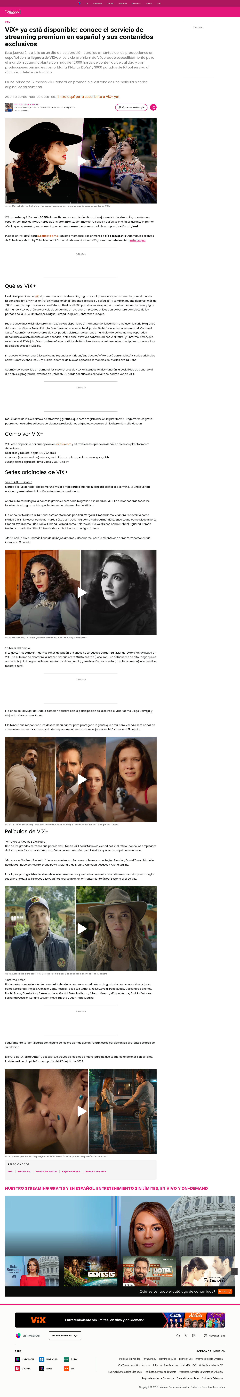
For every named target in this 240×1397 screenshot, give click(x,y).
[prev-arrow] (3, 1271)
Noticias (97, 3)
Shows (110, 3)
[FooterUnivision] (28, 1335)
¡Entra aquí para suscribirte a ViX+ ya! (87, 96)
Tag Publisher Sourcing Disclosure (125, 1372)
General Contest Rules (188, 1378)
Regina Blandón (71, 1171)
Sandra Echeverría (46, 1171)
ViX (37, 296)
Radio (149, 3)
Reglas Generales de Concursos (158, 1378)
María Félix (24, 1171)
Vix (87, 3)
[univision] (12, 12)
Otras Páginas (62, 1335)
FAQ (194, 1365)
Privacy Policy (149, 1359)
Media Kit (185, 1365)
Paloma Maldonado (29, 104)
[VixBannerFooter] (120, 1320)
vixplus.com (63, 444)
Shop (159, 3)
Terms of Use (185, 1359)
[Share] (153, 107)
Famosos (123, 3)
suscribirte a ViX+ (48, 236)
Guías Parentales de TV (211, 1365)
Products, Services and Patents (160, 1372)
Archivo (146, 1365)
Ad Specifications (169, 1365)
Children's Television (212, 1378)
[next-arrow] (234, 1271)
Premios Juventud (96, 1171)
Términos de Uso (167, 1359)
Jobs (155, 1365)
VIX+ (7, 22)
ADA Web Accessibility (129, 1365)
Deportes (136, 3)
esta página (137, 240)
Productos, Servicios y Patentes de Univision (201, 1372)
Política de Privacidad (129, 1359)
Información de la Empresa (209, 1359)
